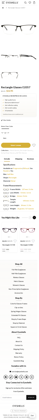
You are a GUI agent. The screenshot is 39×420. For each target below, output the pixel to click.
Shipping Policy (18, 349)
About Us (19, 341)
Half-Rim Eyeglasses (19, 273)
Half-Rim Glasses (21, 153)
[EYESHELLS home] (12, 3)
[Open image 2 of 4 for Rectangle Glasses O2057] (9, 56)
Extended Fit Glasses (18, 315)
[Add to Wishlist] (33, 145)
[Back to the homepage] (4, 8)
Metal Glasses (14, 150)
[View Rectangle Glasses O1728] (9, 230)
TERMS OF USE (7, 415)
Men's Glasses (19, 281)
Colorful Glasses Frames (18, 303)
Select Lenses (16, 145)
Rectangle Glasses (26, 150)
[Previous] (30, 217)
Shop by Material (19, 323)
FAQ (18, 337)
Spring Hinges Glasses (18, 311)
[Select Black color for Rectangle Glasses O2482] (25, 249)
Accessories (19, 293)
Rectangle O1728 (8, 245)
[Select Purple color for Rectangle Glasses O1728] (3, 249)
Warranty (18, 353)
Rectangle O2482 (26, 245)
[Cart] (34, 3)
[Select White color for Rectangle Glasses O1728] (7, 249)
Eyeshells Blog (19, 361)
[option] (10, 238)
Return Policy (19, 357)
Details (7, 159)
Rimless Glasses (18, 277)
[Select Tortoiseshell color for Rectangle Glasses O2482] (29, 249)
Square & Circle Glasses (19, 327)
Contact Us (19, 345)
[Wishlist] (30, 3)
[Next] (34, 217)
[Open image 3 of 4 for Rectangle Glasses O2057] (27, 56)
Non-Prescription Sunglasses (19, 289)
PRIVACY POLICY (18, 415)
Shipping (18, 159)
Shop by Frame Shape (18, 319)
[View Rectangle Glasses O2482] (27, 230)
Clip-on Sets (19, 307)
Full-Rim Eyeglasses (19, 270)
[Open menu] (3, 3)
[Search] (25, 3)
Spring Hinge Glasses (8, 153)
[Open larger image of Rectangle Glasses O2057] (18, 29)
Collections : (5, 150)
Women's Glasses (19, 285)
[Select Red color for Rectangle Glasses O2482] (21, 249)
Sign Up (31, 397)
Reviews (30, 159)
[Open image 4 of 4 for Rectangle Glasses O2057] (9, 75)
